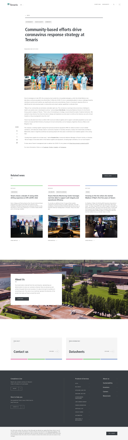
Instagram (63, 147)
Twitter (51, 147)
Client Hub (97, 4)
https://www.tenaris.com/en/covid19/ (79, 143)
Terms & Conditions (53, 431)
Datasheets (105, 4)
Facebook (45, 147)
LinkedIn (55, 147)
